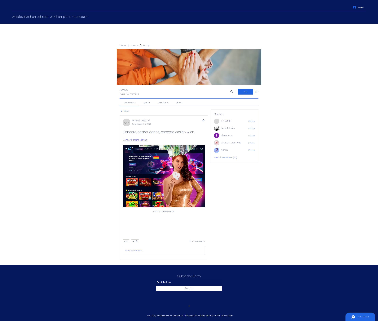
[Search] (231, 92)
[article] (164, 187)
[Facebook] (189, 306)
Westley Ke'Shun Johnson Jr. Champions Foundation (50, 16)
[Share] (203, 120)
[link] (129, 102)
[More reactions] (135, 241)
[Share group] (256, 91)
